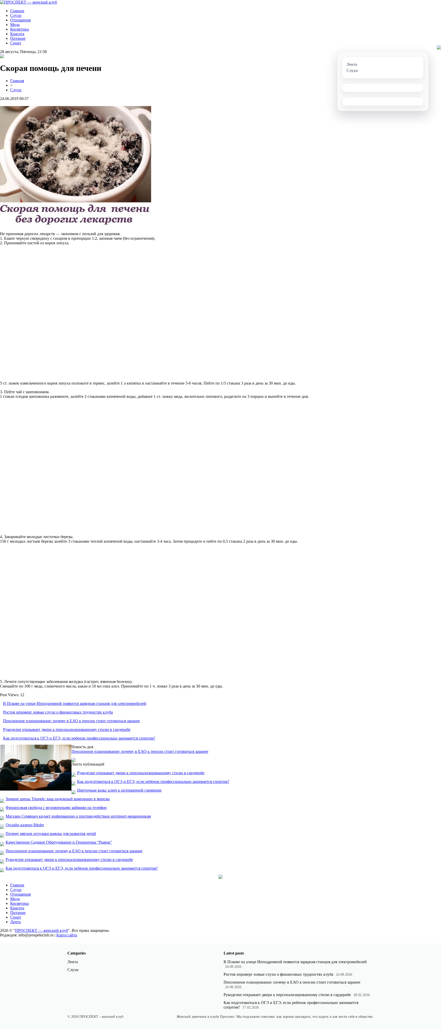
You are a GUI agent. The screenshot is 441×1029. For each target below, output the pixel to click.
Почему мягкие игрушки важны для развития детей (51, 833)
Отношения (20, 20)
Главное (17, 11)
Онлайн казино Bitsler (25, 825)
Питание (18, 38)
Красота (17, 34)
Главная (17, 81)
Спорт (15, 43)
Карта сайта (66, 935)
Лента (15, 922)
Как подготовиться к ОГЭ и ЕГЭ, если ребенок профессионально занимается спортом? (79, 738)
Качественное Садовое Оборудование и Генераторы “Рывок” (59, 842)
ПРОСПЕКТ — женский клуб (41, 930)
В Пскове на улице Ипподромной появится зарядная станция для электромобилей (74, 703)
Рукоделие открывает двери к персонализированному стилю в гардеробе (66, 729)
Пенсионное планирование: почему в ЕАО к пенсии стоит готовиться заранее (71, 721)
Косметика (19, 29)
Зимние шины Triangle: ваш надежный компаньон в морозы (58, 799)
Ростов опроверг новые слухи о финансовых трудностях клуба (58, 712)
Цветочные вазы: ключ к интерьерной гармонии (119, 790)
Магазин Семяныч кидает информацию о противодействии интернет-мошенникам (78, 816)
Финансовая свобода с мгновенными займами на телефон (56, 807)
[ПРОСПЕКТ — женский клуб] (28, 2)
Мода (15, 24)
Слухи (15, 15)
